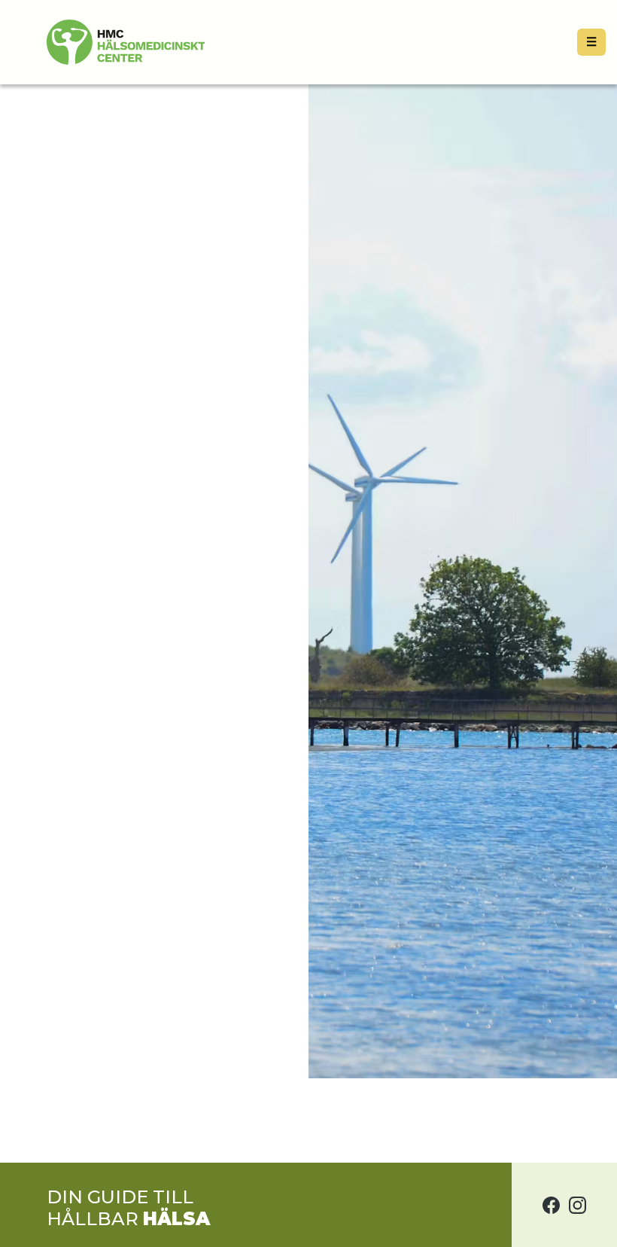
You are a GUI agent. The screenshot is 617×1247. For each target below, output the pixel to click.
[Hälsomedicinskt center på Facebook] (551, 1205)
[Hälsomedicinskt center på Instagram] (577, 1205)
